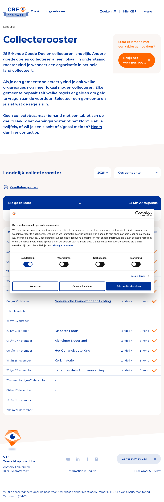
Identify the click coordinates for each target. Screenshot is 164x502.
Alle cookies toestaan (129, 286)
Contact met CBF (135, 459)
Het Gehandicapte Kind (72, 350)
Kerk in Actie (64, 360)
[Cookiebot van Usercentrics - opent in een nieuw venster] (138, 213)
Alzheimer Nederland (71, 340)
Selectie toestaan (82, 286)
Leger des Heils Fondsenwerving (79, 370)
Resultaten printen (24, 187)
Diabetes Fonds (66, 331)
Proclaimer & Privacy (147, 471)
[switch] (64, 264)
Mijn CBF (129, 11)
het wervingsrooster (47, 121)
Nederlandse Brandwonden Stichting (83, 301)
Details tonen (138, 276)
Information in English (82, 471)
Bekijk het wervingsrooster (135, 60)
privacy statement (62, 245)
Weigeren (35, 286)
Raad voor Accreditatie (58, 492)
